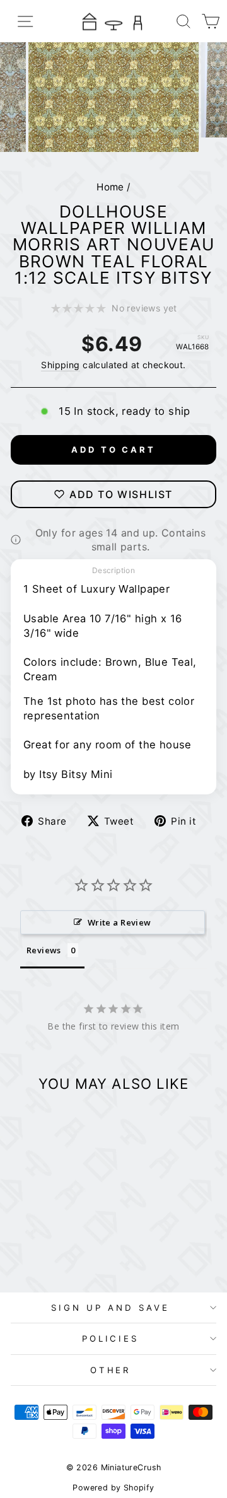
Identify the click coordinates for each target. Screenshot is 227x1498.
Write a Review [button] (119, 922)
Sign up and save (110, 1308)
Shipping (60, 364)
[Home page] (113, 21)
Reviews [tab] (43, 950)
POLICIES (110, 1338)
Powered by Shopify (113, 1487)
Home (110, 187)
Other (110, 1370)
